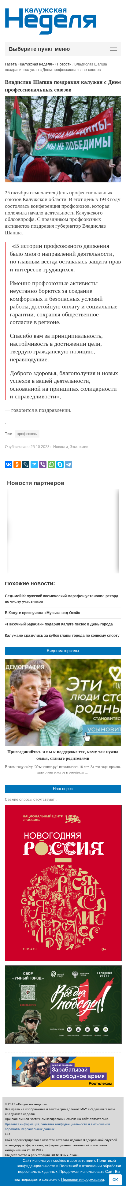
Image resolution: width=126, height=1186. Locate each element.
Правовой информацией (82, 1179)
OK (115, 1180)
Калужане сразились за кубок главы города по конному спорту (62, 635)
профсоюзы (27, 434)
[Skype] (60, 464)
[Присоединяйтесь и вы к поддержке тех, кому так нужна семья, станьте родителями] (63, 702)
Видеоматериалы (63, 650)
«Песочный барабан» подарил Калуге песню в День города (59, 624)
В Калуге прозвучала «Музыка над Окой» (42, 613)
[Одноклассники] (17, 464)
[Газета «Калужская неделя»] (50, 31)
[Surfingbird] (34, 464)
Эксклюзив (79, 447)
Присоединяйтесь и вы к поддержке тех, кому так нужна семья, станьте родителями (62, 755)
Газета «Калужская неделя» (29, 64)
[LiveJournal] (25, 464)
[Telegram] (68, 464)
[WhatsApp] (51, 464)
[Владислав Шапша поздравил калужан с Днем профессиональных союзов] (63, 181)
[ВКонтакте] (8, 464)
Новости (64, 64)
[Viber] (42, 464)
